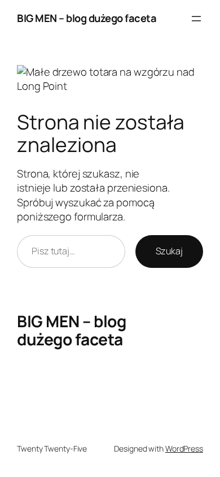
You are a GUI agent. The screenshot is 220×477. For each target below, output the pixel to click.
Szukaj (169, 251)
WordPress (184, 448)
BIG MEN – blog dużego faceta (86, 18)
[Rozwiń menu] (196, 18)
